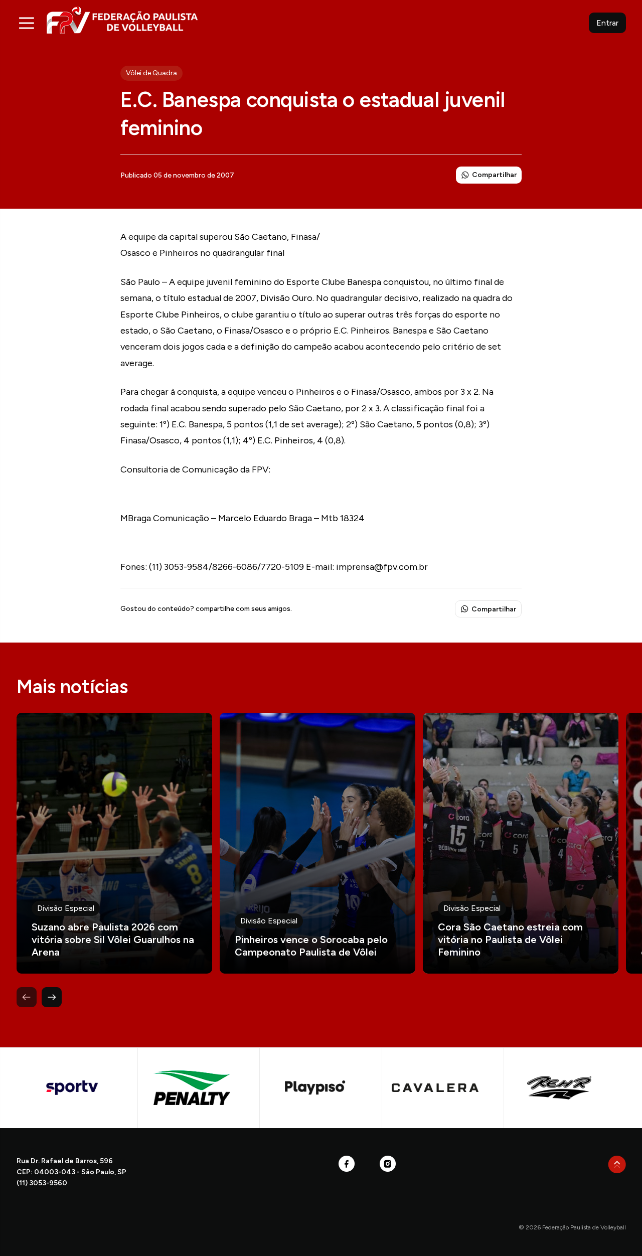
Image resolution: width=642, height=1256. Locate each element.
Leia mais (114, 843)
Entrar (607, 23)
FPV (122, 20)
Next (52, 997)
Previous (27, 997)
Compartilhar (494, 175)
